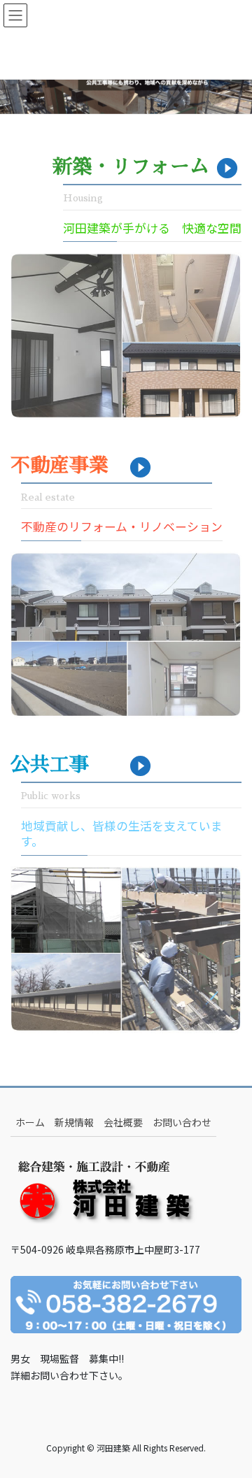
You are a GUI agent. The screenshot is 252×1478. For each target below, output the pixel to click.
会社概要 (123, 1122)
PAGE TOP (231, 1420)
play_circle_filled (227, 168)
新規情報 (74, 1122)
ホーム (30, 1122)
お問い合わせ (182, 1122)
